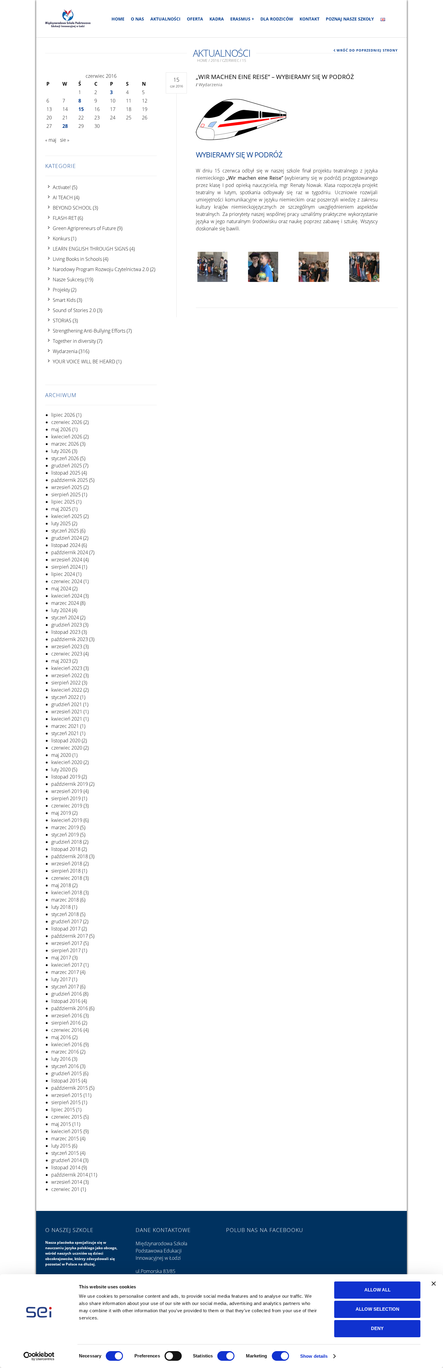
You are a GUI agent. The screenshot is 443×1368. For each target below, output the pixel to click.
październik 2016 (69, 1008)
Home (118, 19)
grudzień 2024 (66, 538)
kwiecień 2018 (66, 892)
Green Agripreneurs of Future (84, 228)
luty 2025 (61, 523)
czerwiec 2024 (66, 581)
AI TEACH (63, 197)
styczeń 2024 (65, 617)
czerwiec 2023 (66, 653)
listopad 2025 (65, 472)
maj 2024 (61, 588)
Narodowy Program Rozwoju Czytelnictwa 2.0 (101, 269)
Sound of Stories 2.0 (74, 310)
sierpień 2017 (66, 950)
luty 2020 (61, 769)
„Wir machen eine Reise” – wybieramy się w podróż (275, 77)
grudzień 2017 (66, 921)
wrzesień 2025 (66, 487)
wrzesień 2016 (66, 1015)
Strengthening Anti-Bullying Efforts (89, 330)
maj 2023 (61, 661)
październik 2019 (69, 784)
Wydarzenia (65, 351)
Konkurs (61, 238)
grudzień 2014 (66, 1160)
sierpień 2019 (66, 798)
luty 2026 (61, 451)
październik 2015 (69, 1088)
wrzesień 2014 (66, 1182)
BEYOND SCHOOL (72, 207)
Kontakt (309, 19)
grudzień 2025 (66, 465)
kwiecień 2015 (66, 1131)
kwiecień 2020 (66, 762)
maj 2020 (61, 755)
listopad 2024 (65, 545)
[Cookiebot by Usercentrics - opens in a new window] (39, 1356)
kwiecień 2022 (66, 690)
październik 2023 (69, 639)
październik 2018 (69, 856)
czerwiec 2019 (66, 805)
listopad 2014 (65, 1167)
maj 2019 (61, 813)
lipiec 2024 (63, 574)
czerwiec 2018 (66, 878)
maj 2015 (61, 1124)
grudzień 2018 (66, 842)
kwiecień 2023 (66, 668)
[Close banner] (434, 1283)
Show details (314, 1356)
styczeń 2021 (65, 733)
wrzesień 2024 (66, 559)
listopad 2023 (65, 632)
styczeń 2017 (65, 986)
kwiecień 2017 (66, 965)
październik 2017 (69, 936)
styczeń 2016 (65, 1066)
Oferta (195, 19)
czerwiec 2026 (66, 422)
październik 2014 (69, 1174)
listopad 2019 (65, 776)
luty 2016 (61, 1059)
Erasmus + (242, 19)
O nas (137, 19)
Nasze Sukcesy (68, 279)
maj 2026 (61, 429)
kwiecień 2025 (66, 516)
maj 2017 (61, 957)
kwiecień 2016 (66, 1044)
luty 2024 (61, 610)
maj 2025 (61, 509)
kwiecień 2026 (66, 436)
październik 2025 (69, 480)
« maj (50, 140)
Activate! (62, 187)
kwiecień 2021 (66, 719)
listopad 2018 (65, 849)
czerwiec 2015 (66, 1117)
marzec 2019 (65, 827)
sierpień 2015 (66, 1102)
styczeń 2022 (65, 697)
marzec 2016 (65, 1051)
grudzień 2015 (66, 1073)
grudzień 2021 (66, 704)
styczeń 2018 (65, 914)
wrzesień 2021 (66, 711)
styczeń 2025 (65, 530)
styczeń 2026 (65, 458)
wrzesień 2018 (66, 863)
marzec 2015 (65, 1138)
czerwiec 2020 (66, 747)
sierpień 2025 (66, 494)
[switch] (173, 1356)
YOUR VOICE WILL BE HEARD (84, 361)
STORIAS (62, 320)
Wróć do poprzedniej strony (367, 50)
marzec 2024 (65, 603)
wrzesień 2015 (66, 1095)
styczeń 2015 (65, 1153)
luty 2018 (61, 907)
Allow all (377, 1289)
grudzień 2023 (66, 624)
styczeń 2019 (65, 834)
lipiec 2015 (63, 1109)
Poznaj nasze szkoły (350, 19)
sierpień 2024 (66, 567)
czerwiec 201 (65, 1189)
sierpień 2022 (66, 682)
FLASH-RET (65, 218)
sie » (64, 140)
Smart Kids (64, 300)
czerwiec (230, 60)
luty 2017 (61, 979)
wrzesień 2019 (66, 791)
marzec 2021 (65, 726)
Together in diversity (74, 341)
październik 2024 (69, 552)
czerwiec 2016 (66, 1030)
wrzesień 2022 (66, 675)
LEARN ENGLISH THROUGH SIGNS (90, 248)
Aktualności (165, 19)
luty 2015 (61, 1145)
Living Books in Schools (77, 259)
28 (65, 126)
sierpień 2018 (66, 870)
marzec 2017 (65, 972)
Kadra (216, 19)
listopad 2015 (65, 1080)
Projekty (61, 289)
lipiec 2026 (63, 415)
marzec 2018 (65, 899)
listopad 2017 (65, 928)
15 (81, 109)
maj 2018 (61, 885)
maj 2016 (61, 1037)
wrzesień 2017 (66, 943)
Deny (377, 1328)
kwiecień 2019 (66, 820)
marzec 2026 (65, 444)
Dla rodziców (276, 19)
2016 (215, 60)
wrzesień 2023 (66, 646)
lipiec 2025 (63, 501)
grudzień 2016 (66, 993)
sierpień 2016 (66, 1022)
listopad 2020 (65, 740)
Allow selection (377, 1309)
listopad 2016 (65, 1001)
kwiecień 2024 (66, 595)
